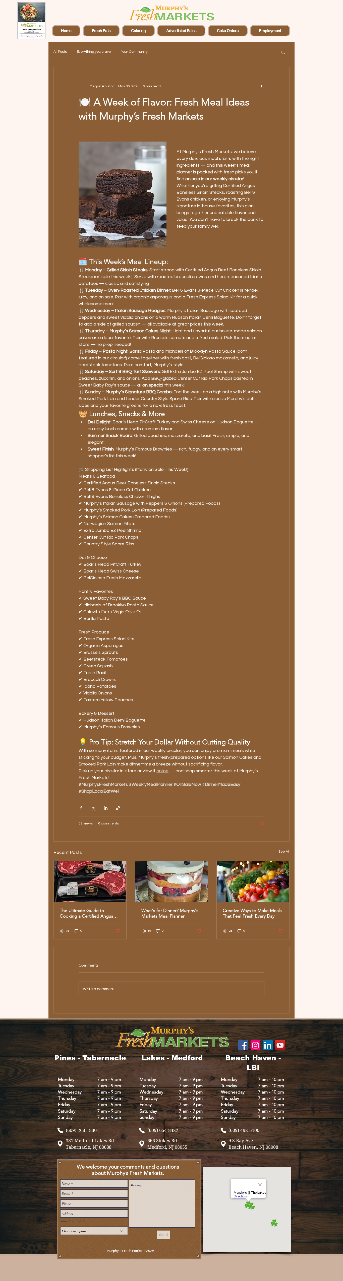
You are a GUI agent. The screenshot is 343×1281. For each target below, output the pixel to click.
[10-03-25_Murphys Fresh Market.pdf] (60, 1130)
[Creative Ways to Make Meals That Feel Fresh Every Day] (253, 881)
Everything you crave (94, 51)
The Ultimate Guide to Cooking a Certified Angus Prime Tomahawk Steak (86, 913)
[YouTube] (280, 1045)
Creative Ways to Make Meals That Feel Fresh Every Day (252, 913)
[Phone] (223, 1130)
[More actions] (261, 86)
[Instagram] (255, 1045)
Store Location (70, 1221)
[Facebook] (243, 1045)
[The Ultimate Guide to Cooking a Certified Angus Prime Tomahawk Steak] (90, 881)
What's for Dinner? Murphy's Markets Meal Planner (169, 913)
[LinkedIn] (268, 1045)
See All (284, 851)
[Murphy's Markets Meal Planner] (171, 881)
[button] (283, 52)
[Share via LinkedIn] (105, 808)
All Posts (60, 51)
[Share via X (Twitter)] (93, 808)
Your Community (134, 51)
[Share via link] (118, 808)
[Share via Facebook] (81, 808)
